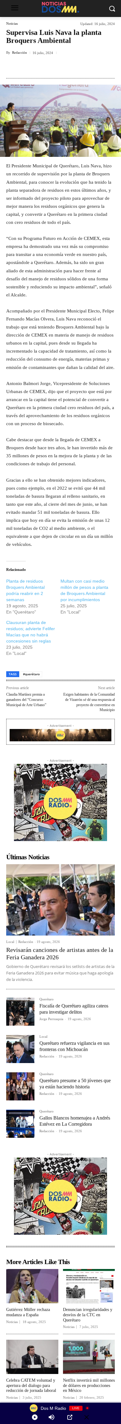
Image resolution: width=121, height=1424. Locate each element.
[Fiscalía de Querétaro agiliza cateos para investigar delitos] (20, 1012)
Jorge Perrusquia (51, 1019)
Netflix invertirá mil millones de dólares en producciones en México (89, 1385)
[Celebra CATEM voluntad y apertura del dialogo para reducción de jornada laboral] (32, 1357)
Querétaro (46, 999)
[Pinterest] (60, 67)
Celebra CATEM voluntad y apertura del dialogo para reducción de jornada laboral (31, 1385)
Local (10, 942)
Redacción (19, 52)
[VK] (75, 67)
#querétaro (31, 674)
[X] (46, 67)
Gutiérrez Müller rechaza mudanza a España (28, 1312)
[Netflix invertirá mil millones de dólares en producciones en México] (89, 1357)
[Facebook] (32, 67)
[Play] (34, 1417)
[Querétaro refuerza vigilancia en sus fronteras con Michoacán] (20, 1049)
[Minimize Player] (86, 1417)
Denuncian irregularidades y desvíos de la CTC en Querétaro (87, 1314)
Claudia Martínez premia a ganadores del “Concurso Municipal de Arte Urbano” (26, 699)
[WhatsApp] (89, 67)
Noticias (12, 23)
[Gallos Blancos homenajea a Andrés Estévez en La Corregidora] (20, 1124)
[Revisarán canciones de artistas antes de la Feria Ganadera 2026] (60, 900)
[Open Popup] (70, 1417)
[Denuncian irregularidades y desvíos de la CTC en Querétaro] (89, 1286)
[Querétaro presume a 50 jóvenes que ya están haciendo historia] (20, 1086)
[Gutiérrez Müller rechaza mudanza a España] (32, 1286)
